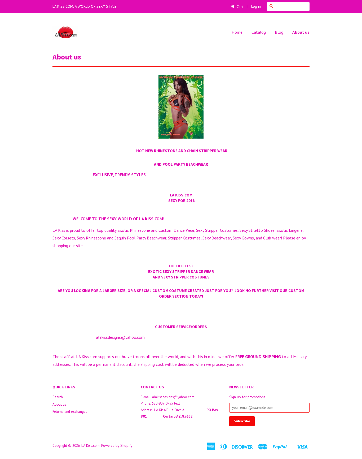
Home (237, 32)
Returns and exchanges (69, 411)
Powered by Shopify (116, 445)
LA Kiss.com (90, 445)
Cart (239, 6)
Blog (279, 32)
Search (57, 396)
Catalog (258, 32)
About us (301, 32)
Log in (256, 6)
